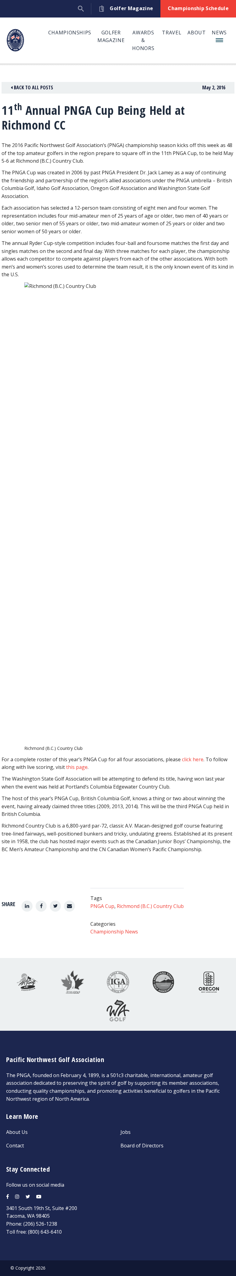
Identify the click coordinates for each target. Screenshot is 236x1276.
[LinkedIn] (27, 906)
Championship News (114, 931)
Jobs (125, 1132)
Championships (69, 32)
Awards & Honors (143, 40)
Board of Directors (141, 1145)
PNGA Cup (102, 906)
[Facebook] (41, 906)
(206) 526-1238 (40, 1223)
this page (77, 767)
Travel (171, 32)
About (196, 32)
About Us (17, 1132)
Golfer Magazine (110, 36)
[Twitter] (55, 906)
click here (192, 759)
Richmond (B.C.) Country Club (150, 906)
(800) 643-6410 (45, 1231)
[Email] (69, 906)
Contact (15, 1145)
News (219, 32)
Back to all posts (33, 87)
